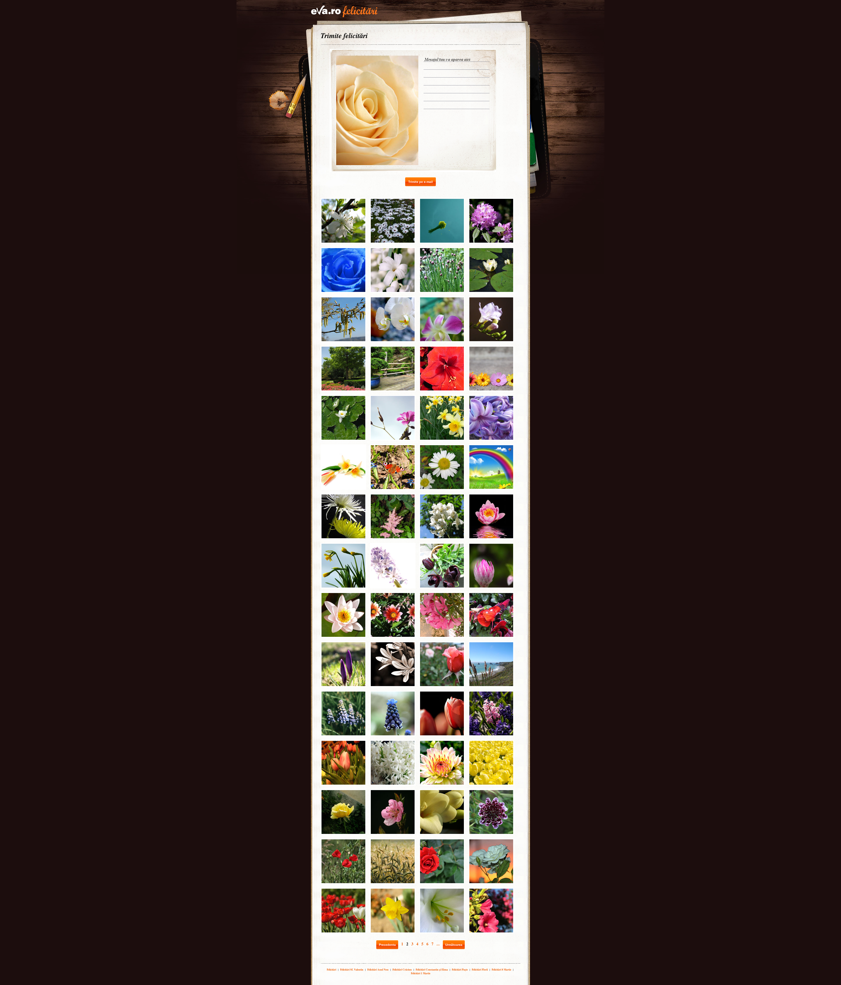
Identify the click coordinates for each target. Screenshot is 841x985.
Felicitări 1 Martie (420, 973)
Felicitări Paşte (460, 969)
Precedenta (387, 944)
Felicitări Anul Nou (378, 969)
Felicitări (331, 969)
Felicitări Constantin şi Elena (432, 969)
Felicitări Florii (480, 969)
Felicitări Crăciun (402, 969)
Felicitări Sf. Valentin (351, 969)
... (438, 944)
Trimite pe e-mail (420, 182)
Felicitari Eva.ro (344, 11)
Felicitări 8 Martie (501, 969)
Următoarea (453, 944)
